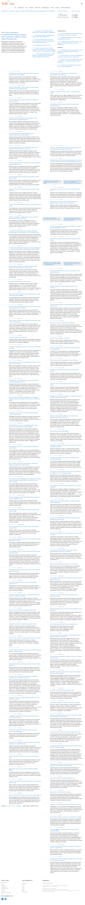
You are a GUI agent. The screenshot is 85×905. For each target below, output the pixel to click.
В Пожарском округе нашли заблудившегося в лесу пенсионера (64, 360)
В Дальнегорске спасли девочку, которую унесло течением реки (64, 563)
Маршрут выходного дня (65, 7)
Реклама (10, 645)
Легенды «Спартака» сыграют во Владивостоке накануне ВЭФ (22, 610)
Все (15, 7)
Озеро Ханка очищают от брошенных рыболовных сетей (62, 778)
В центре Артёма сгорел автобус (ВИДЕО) (59, 431)
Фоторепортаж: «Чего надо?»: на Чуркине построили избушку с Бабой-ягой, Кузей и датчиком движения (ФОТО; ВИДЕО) (27, 11)
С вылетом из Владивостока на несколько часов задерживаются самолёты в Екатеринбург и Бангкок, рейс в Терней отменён (43, 41)
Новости (12, 3)
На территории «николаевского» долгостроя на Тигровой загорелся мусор (51, 219)
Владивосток (19, 97)
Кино (23, 890)
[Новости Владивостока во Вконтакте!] (2, 899)
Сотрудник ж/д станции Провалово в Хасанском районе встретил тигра (65, 804)
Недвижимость (24, 891)
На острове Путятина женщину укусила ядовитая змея (62, 690)
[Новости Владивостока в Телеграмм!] (5, 899)
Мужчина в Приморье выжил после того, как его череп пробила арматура (25, 795)
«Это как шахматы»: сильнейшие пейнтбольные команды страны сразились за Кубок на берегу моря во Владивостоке (14, 35)
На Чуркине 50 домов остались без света (18, 337)
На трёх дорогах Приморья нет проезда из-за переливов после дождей (65, 816)
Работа (23, 887)
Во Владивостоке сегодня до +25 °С (43, 45)
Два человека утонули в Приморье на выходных (60, 792)
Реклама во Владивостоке (47, 883)
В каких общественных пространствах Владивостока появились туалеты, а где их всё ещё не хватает (72, 263)
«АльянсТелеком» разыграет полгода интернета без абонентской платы (25, 637)
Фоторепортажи (21, 7)
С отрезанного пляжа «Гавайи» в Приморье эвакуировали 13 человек (65, 731)
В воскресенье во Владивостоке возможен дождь (19, 281)
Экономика (31, 7)
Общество (60, 71)
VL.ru (6, 3)
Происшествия (37, 7)
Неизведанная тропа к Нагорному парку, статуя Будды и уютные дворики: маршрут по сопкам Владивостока (70, 43)
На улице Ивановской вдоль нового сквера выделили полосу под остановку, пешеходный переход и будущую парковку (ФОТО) (43, 55)
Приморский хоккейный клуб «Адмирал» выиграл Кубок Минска (23, 623)
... (15, 805)
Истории (52, 7)
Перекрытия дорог (45, 7)
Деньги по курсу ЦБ (76, 11)
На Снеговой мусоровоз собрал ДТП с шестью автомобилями (63, 624)
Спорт (26, 7)
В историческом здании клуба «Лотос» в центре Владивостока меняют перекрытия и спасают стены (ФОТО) (72, 219)
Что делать (57, 7)
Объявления (24, 883)
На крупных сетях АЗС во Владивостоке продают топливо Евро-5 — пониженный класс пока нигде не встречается (70, 61)
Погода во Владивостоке (63, 11)
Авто (23, 886)
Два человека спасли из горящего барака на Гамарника (62, 322)
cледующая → (19, 805)
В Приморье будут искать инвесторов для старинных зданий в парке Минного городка (51, 182)
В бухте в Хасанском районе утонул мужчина (60, 338)
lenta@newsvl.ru (65, 885)
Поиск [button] (82, 4)
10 (14, 805)
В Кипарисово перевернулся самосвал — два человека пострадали (65, 702)
